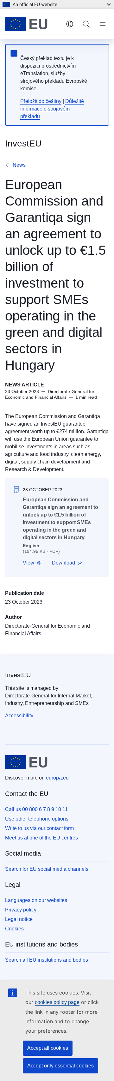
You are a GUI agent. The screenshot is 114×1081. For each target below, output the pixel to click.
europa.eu (57, 777)
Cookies (14, 928)
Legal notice (19, 919)
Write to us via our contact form (39, 828)
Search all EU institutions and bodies (46, 960)
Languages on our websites (36, 900)
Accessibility (19, 715)
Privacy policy (20, 909)
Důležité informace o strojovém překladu (52, 109)
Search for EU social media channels (46, 869)
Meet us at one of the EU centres (41, 837)
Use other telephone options (36, 818)
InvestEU (18, 675)
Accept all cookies (47, 1048)
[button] (32, 563)
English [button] (69, 24)
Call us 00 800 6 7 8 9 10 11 (36, 809)
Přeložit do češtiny (40, 101)
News (19, 165)
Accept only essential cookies (60, 1065)
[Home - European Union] (33, 24)
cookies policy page (57, 1002)
